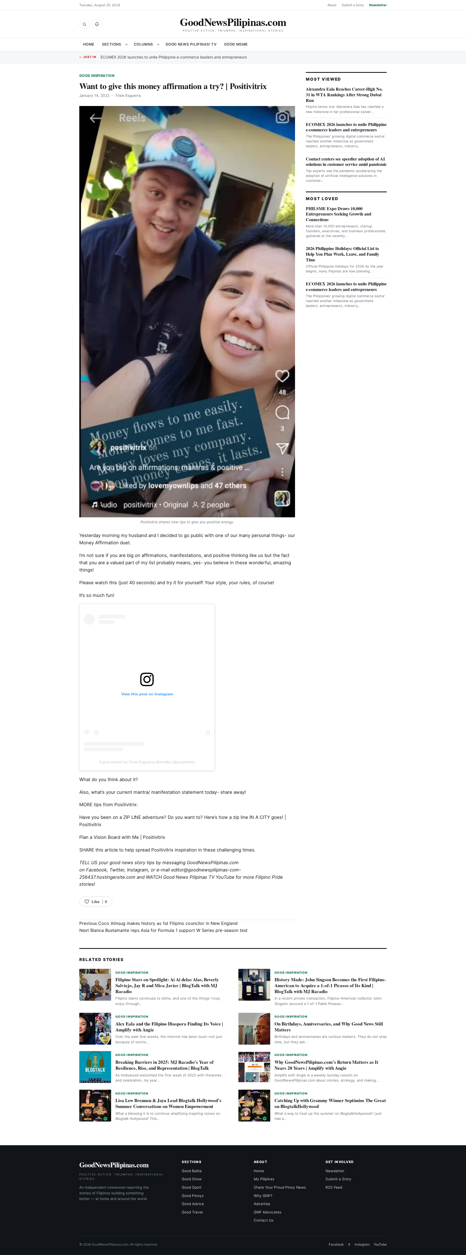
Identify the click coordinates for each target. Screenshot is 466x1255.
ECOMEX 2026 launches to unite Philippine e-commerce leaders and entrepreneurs (174, 57)
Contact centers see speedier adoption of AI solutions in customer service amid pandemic (346, 161)
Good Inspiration (96, 76)
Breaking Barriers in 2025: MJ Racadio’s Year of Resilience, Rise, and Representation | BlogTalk (164, 1065)
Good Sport (191, 1187)
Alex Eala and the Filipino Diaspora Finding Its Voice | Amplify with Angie (169, 1026)
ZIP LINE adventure (143, 817)
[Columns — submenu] (158, 44)
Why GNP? (263, 1196)
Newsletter (378, 5)
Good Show (192, 1179)
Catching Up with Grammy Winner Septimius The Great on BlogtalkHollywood (330, 1103)
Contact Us (263, 1220)
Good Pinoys (193, 1196)
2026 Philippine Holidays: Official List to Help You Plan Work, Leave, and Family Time (342, 254)
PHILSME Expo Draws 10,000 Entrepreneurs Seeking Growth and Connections (338, 214)
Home (88, 44)
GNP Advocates (267, 1212)
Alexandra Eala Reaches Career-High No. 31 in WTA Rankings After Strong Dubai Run (344, 94)
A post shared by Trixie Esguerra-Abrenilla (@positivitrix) (147, 762)
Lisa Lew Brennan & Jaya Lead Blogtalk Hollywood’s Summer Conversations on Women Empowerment (168, 1103)
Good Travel (192, 1212)
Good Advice (193, 1204)
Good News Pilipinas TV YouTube (198, 877)
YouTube (380, 1244)
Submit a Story (353, 5)
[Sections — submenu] (126, 44)
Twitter (116, 870)
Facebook (96, 870)
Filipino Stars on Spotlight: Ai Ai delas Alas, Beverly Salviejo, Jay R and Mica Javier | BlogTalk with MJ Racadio (167, 985)
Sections (111, 44)
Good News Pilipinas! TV (191, 44)
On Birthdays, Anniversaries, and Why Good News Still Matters (329, 1026)
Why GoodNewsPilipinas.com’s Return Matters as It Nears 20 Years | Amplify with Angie (326, 1065)
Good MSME (236, 44)
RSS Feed (333, 1187)
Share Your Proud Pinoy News (280, 1187)
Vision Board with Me (116, 837)
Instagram (137, 870)
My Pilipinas (264, 1179)
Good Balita (192, 1171)
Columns (143, 44)
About (331, 5)
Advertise (262, 1204)
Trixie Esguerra (128, 95)
